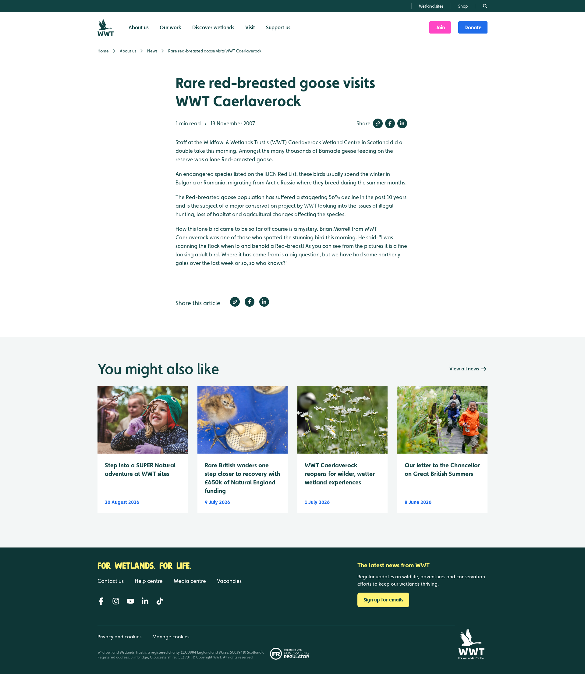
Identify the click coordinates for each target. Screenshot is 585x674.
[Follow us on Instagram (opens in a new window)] (115, 601)
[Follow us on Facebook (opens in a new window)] (101, 601)
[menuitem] (440, 27)
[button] (378, 123)
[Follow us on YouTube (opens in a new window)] (130, 601)
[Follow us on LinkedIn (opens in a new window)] (145, 601)
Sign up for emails (383, 600)
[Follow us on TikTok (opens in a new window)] (159, 601)
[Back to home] (471, 644)
